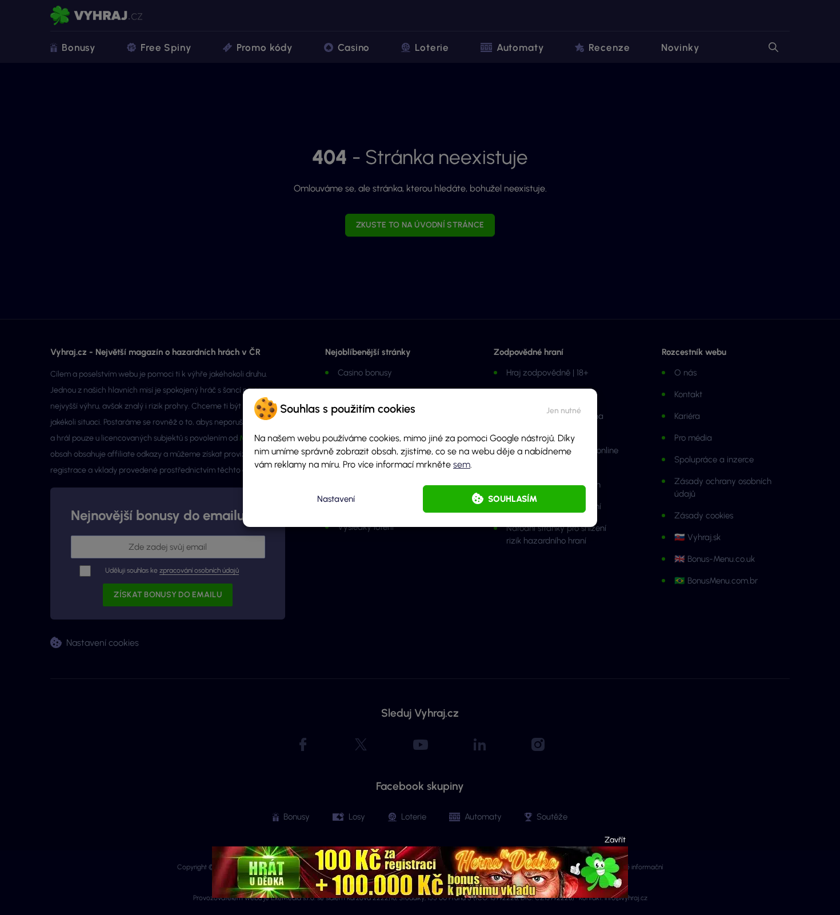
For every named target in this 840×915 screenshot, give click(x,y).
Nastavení (336, 499)
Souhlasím (512, 499)
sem (461, 464)
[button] (564, 408)
